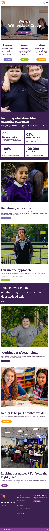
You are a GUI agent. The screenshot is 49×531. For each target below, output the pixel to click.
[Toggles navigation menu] (47, 3)
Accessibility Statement (22, 510)
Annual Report (20, 513)
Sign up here (37, 501)
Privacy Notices (21, 495)
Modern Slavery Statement (23, 497)
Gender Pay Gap (21, 500)
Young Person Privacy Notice (24, 508)
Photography (20, 505)
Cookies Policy (20, 503)
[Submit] (44, 3)
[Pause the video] (2, 38)
